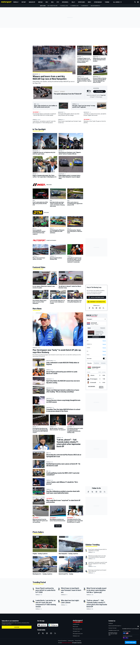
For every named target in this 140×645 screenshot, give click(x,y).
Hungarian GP (96, 367)
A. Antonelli (93, 382)
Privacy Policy (78, 640)
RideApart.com (76, 635)
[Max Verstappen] (88, 379)
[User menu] (137, 2)
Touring (107, 2)
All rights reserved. (77, 642)
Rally (73, 2)
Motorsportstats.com (78, 633)
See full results (101, 387)
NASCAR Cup (32, 2)
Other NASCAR (98, 2)
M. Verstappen (93, 379)
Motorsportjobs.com (77, 628)
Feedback (110, 623)
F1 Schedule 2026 (64, 5)
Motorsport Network (67, 642)
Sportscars (81, 2)
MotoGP (24, 2)
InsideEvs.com (76, 624)
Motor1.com (75, 626)
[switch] (104, 358)
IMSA (52, 2)
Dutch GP (94, 323)
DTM (58, 2)
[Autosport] (39, 240)
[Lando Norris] (88, 375)
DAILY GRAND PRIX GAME (52, 5)
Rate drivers (91, 386)
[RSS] (103, 308)
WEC (47, 2)
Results (104, 340)
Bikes (89, 2)
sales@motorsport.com (113, 630)
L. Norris (92, 375)
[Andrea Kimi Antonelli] (88, 382)
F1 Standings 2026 (74, 5)
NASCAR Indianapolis (95, 5)
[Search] (135, 2)
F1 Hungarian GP (84, 5)
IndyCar (40, 2)
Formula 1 (15, 2)
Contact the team (112, 628)
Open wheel (65, 2)
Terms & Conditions (62, 640)
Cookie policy (71, 640)
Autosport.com (76, 631)
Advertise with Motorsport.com (115, 625)
